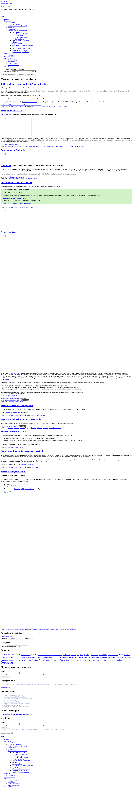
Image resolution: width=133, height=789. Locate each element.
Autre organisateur (13, 106)
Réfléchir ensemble (80, 146)
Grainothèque (12, 22)
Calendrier (7, 19)
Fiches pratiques (18, 657)
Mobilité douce (10, 660)
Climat (38, 106)
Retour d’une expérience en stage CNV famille (17, 703)
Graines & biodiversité (62, 657)
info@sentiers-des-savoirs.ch (9, 395)
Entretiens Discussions (47, 106)
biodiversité (66, 655)
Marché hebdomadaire (55, 428)
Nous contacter (8, 66)
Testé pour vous (76, 660)
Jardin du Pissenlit (110, 657)
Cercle (78, 655)
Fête (41, 657)
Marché (122, 657)
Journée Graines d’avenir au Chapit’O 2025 (16, 695)
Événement (57, 106)
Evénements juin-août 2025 (12, 705)
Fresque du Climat (34, 657)
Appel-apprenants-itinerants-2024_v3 (11, 400)
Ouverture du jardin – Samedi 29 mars (14, 198)
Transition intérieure (93, 660)
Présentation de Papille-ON (13, 150)
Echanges (106, 655)
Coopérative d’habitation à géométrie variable (22, 451)
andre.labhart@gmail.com (26, 464)
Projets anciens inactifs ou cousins (17, 30)
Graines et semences (64, 146)
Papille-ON (6, 165)
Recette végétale (45, 660)
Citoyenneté (58, 629)
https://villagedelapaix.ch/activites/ (24, 489)
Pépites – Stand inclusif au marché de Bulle (21, 419)
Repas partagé (66, 660)
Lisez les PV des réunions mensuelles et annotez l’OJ (16, 714)
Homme (97, 657)
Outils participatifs (21, 660)
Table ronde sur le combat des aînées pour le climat (24, 84)
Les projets (7, 21)
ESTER (4, 114)
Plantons (35, 660)
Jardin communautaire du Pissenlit (17, 26)
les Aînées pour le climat (30, 102)
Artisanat (39, 428)
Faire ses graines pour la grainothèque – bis (16, 706)
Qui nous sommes (9, 57)
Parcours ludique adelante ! (13, 471)
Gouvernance (48, 657)
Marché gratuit (12, 27)
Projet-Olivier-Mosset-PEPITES (10, 426)
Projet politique (19, 39)
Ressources (7, 58)
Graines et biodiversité (14, 24)
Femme (11, 657)
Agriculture (34, 629)
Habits (74, 629)
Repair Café (11, 29)
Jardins (35, 146)
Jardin (72, 146)
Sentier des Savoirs (9, 232)
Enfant (43, 415)
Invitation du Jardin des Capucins (16, 182)
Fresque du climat (17, 43)
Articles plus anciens (6, 636)
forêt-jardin (54, 146)
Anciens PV (11, 55)
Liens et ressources (13, 65)
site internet (7, 379)
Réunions (7, 53)
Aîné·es (33, 106)
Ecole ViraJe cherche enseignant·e (17, 405)
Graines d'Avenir (5, 6)
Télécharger (22, 398)
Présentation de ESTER (12, 110)
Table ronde (64, 106)
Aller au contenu (5, 1)
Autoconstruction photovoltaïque (21, 48)
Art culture (28, 655)
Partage (30, 660)
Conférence (94, 655)
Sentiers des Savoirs (14, 373)
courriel (27, 444)
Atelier (53, 629)
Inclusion (45, 428)
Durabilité (101, 655)
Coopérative (34, 467)
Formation (25, 657)
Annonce (33, 415)
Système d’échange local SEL (20, 52)
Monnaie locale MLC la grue (20, 50)
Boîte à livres (15, 42)
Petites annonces (23, 37)
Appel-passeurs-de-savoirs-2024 (10, 398)
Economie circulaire (113, 655)
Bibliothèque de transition (56, 655)
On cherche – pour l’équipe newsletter (15, 697)
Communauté (47, 146)
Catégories (4, 646)
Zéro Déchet (116, 660)
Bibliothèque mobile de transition (21, 40)
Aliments (23, 655)
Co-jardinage (19, 35)
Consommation (67, 629)
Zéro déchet (15, 47)
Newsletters (11, 61)
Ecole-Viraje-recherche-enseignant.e (11, 412)
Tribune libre (105, 660)
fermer (2, 16)
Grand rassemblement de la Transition (22, 45)
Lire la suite (21, 105)
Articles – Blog (12, 60)
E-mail (3, 671)
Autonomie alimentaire (18, 32)
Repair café (56, 660)
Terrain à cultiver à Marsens (14, 432)
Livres (117, 657)
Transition (22, 106)
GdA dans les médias (14, 63)
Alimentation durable (21, 34)
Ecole (38, 415)
